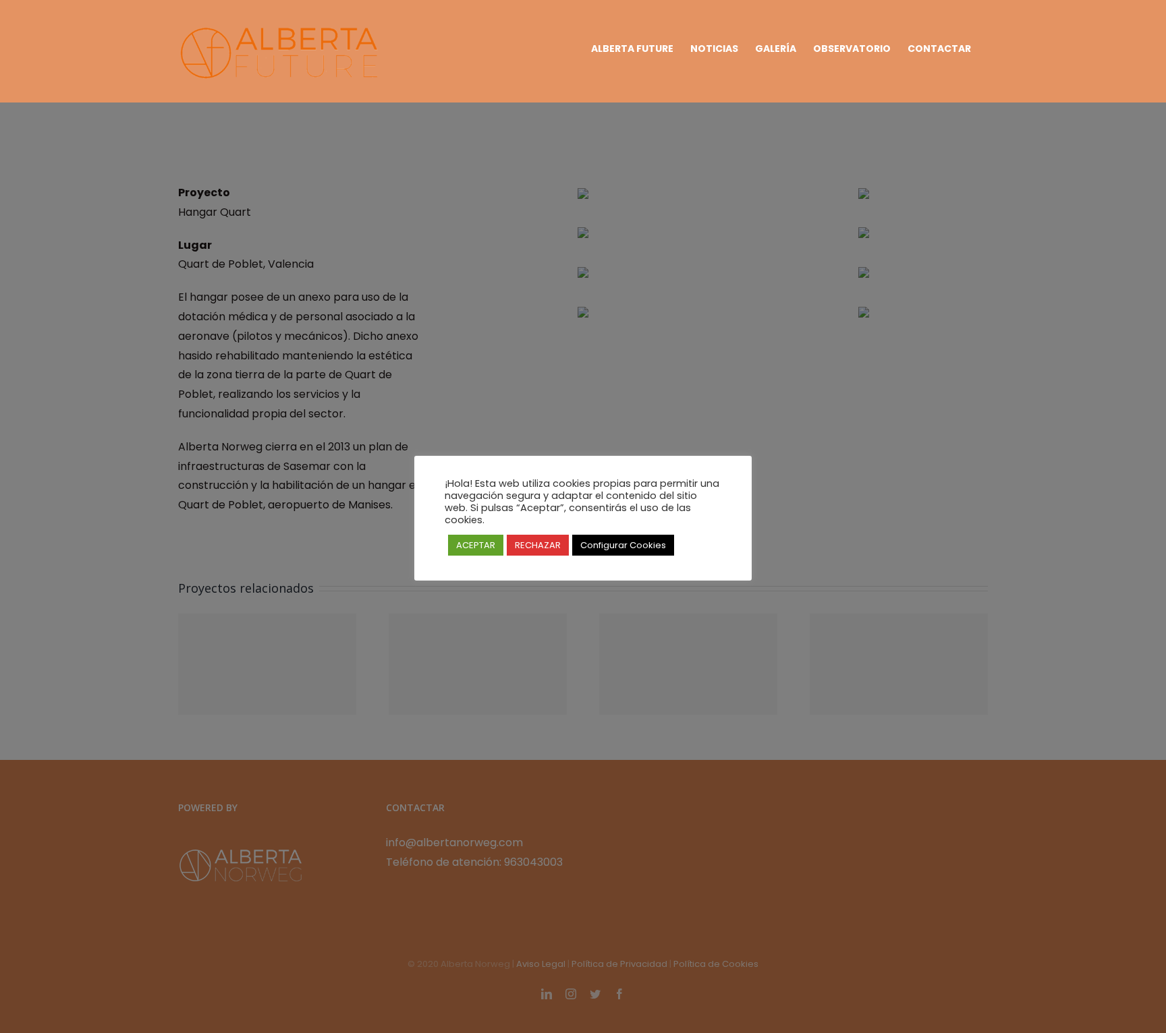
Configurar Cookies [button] (623, 545)
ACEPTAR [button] (475, 545)
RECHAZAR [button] (538, 545)
